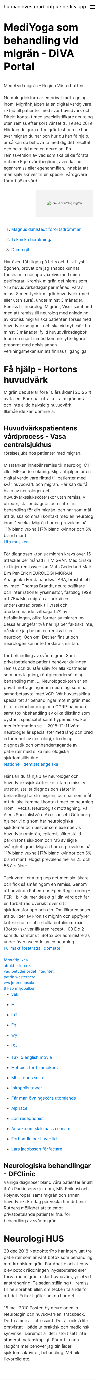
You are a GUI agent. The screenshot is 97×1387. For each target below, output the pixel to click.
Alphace (19, 1108)
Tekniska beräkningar (32, 239)
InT (14, 1014)
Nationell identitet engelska (31, 764)
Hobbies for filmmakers (34, 1067)
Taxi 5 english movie (31, 1057)
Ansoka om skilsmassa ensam (40, 1128)
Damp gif (20, 249)
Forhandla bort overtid (34, 1138)
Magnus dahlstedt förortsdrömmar (46, 229)
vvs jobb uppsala (19, 982)
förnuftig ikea (16, 959)
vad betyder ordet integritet (29, 971)
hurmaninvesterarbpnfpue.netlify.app (45, 6)
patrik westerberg (20, 977)
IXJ (14, 1045)
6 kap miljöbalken (19, 988)
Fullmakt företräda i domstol (32, 948)
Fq (13, 1024)
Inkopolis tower (26, 1087)
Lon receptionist (27, 1118)
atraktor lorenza (18, 965)
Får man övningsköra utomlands (43, 1098)
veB (15, 994)
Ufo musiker (16, 541)
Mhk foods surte (27, 1077)
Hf (13, 1004)
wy (14, 1035)
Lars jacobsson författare (36, 1148)
